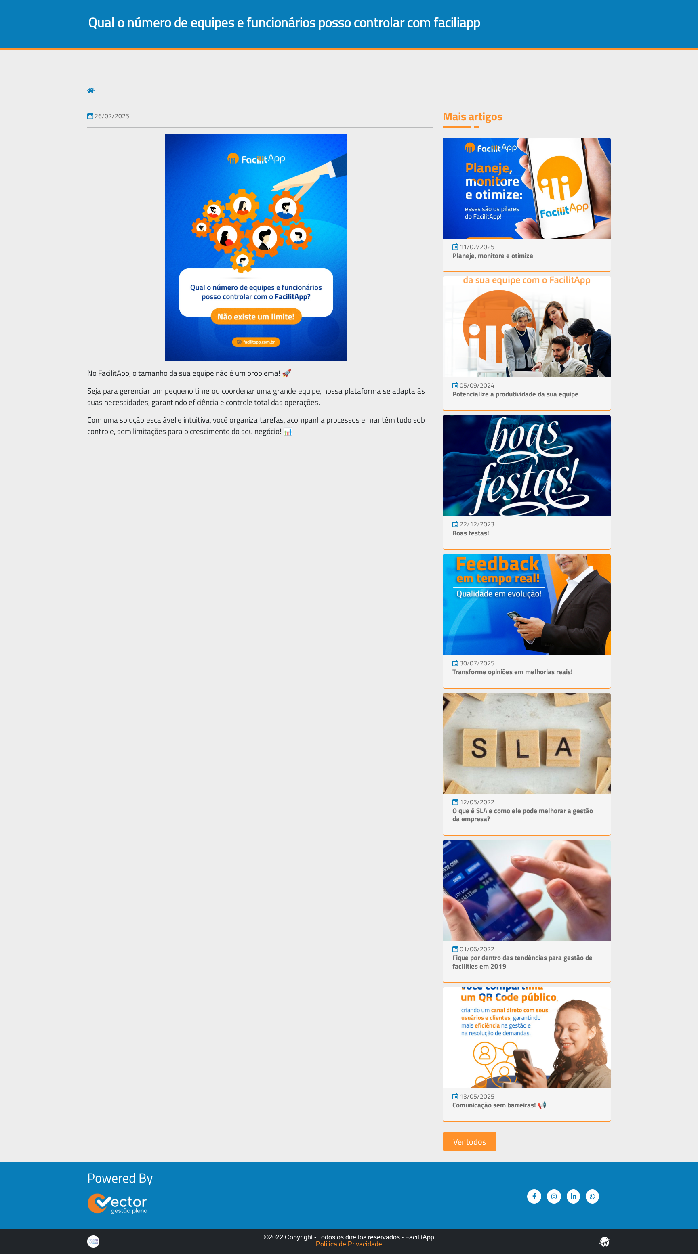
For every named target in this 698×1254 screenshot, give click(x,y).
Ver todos (469, 1141)
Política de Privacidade (349, 1244)
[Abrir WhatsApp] (678, 1233)
